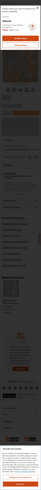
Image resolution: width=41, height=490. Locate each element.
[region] (20, 467)
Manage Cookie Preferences (20, 477)
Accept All (20, 484)
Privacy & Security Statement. (25, 471)
